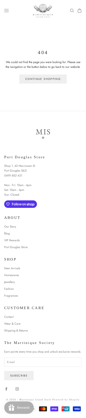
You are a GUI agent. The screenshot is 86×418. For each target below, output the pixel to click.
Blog (7, 233)
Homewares (11, 275)
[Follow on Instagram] (17, 389)
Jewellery (9, 282)
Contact (9, 317)
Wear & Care (12, 324)
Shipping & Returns (16, 330)
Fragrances (11, 296)
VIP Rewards (12, 240)
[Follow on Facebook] (6, 389)
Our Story (10, 226)
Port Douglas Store (16, 247)
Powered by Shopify (66, 399)
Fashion (9, 289)
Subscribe (19, 376)
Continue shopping (43, 79)
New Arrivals (12, 268)
